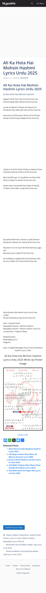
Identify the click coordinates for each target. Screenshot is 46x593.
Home (8, 565)
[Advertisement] (23, 32)
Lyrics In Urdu (15, 538)
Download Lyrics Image (14, 527)
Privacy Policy (25, 565)
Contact (15, 565)
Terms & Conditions (23, 569)
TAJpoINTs (8, 3)
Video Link (23, 434)
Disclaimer (36, 565)
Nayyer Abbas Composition (17, 535)
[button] (32, 3)
